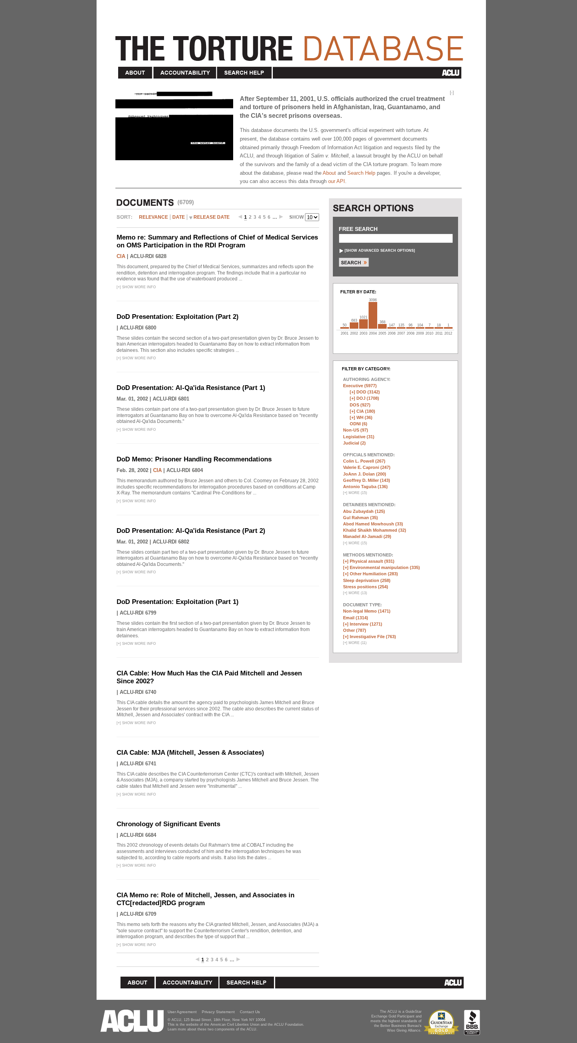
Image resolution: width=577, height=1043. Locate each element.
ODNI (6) (358, 423)
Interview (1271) (366, 624)
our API (336, 181)
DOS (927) (360, 405)
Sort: (126, 220)
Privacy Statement (218, 1012)
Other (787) (354, 630)
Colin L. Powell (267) (364, 461)
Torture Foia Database (291, 44)
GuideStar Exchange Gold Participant (443, 1022)
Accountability (184, 73)
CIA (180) (365, 411)
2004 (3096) (373, 315)
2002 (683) (354, 325)
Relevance (153, 217)
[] (380, 251)
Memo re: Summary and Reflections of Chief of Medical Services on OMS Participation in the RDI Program (217, 241)
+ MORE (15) (355, 493)
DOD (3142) (368, 392)
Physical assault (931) (372, 561)
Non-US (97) (355, 430)
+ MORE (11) (355, 643)
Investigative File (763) (373, 636)
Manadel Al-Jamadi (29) (367, 536)
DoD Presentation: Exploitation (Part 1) (178, 602)
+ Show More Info (136, 287)
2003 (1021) (363, 324)
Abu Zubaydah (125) (364, 511)
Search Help (244, 73)
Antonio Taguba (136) (365, 486)
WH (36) (364, 417)
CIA (121, 256)
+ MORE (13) (355, 593)
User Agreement (182, 1012)
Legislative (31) (358, 436)
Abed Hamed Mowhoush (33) (373, 524)
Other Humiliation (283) (374, 573)
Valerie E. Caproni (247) (367, 467)
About (135, 73)
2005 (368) (382, 326)
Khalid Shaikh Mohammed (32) (374, 530)
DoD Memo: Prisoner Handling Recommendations (194, 459)
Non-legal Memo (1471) (367, 611)
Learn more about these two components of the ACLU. (212, 1029)
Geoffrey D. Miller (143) (366, 480)
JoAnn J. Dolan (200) (364, 474)
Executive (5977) (360, 385)
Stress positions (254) (365, 586)
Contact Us (250, 1012)
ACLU (369, 73)
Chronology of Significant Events (168, 824)
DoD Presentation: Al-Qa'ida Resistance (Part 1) (191, 388)
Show (297, 218)
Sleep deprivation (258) (367, 580)
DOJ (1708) (367, 398)
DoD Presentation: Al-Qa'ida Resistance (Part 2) (191, 530)
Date (178, 217)
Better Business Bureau (472, 1022)
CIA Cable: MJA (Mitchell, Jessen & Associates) (190, 752)
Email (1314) (355, 617)
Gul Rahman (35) (360, 517)
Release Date (212, 217)
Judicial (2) (354, 443)
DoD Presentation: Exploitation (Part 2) (178, 316)
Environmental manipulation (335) (385, 567)
